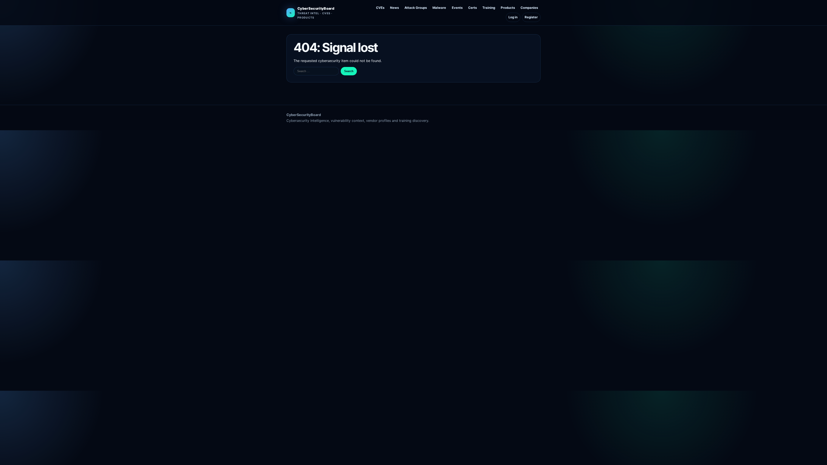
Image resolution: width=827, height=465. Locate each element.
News (394, 8)
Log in (513, 17)
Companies (529, 8)
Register (531, 17)
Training (488, 8)
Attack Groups (415, 8)
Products (508, 8)
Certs (472, 8)
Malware (439, 8)
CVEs (380, 8)
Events (457, 8)
